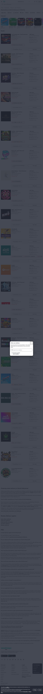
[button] (22, 353)
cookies (7, 687)
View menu (35, 49)
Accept (40, 689)
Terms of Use (25, 691)
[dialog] (21, 690)
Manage (34, 689)
